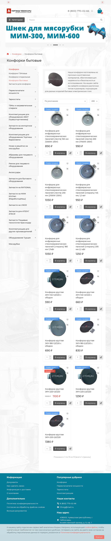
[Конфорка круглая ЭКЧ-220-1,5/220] (57, 376)
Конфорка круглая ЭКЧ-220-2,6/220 (54, 435)
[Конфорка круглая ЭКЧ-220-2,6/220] (57, 421)
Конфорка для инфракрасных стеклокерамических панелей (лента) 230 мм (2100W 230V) (55, 190)
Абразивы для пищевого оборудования (21, 156)
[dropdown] (8, 2)
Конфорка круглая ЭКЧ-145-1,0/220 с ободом (54, 295)
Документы (12, 482)
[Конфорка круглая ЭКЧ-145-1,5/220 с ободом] (87, 279)
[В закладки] (67, 110)
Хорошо (99, 537)
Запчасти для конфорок (20, 84)
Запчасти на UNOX (18, 205)
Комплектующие (65, 493)
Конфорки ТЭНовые (18, 73)
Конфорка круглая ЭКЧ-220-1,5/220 (54, 390)
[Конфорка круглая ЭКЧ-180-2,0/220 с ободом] (87, 327)
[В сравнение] (67, 115)
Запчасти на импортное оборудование (20, 127)
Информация (14, 477)
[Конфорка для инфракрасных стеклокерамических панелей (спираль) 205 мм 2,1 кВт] (87, 225)
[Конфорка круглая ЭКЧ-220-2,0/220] (87, 376)
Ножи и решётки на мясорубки (18, 147)
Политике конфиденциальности (75, 532)
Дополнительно (16, 498)
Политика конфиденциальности (22, 503)
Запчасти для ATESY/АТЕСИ (19, 212)
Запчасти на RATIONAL (20, 187)
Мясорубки (14, 244)
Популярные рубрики (69, 477)
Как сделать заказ (15, 486)
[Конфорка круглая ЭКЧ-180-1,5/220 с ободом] (57, 327)
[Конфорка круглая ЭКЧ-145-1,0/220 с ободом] (57, 279)
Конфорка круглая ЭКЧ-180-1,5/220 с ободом (54, 343)
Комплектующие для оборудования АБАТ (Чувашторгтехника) (19, 117)
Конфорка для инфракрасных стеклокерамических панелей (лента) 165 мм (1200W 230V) (56, 136)
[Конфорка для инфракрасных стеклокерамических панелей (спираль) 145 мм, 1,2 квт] (87, 171)
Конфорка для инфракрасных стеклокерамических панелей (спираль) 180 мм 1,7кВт (56, 244)
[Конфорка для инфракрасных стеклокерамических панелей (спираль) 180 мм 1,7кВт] (57, 225)
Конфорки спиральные (19, 77)
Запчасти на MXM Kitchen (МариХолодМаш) (17, 196)
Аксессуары (14, 172)
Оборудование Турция (20, 238)
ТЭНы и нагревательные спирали (20, 106)
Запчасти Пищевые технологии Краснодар (20, 221)
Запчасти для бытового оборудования (20, 179)
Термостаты (14, 99)
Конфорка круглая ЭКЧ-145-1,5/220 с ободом (85, 295)
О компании (13, 493)
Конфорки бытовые (18, 80)
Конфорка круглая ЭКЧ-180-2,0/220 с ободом (85, 343)
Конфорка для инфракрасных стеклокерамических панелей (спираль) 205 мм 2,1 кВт (87, 244)
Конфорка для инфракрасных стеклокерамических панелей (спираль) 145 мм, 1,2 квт (87, 190)
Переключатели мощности (16, 91)
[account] (102, 2)
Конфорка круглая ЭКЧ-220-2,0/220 (85, 390)
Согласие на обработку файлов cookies (26, 507)
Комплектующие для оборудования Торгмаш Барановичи (20, 137)
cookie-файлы (91, 527)
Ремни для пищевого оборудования (19, 164)
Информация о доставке (19, 489)
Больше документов (17, 511)
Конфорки (16, 54)
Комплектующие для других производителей (20, 230)
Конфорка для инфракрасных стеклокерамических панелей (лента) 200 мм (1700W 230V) (86, 136)
